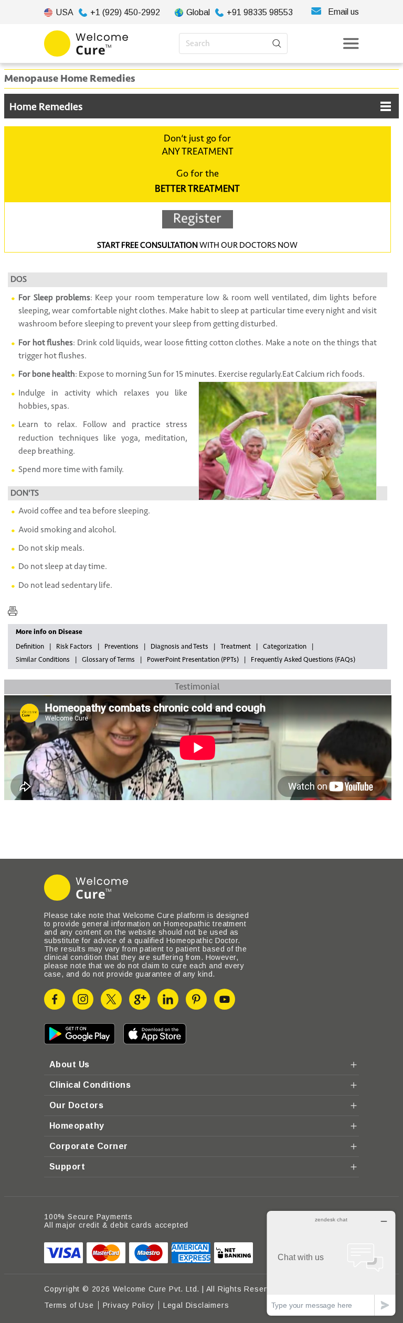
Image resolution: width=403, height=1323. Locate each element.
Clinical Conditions (90, 1084)
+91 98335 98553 (260, 12)
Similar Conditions (43, 659)
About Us (69, 1064)
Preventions (121, 646)
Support (67, 1166)
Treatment (235, 646)
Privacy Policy (128, 1305)
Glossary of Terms (108, 659)
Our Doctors (76, 1105)
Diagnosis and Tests (179, 646)
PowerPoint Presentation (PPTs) (193, 659)
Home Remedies (45, 107)
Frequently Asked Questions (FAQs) (303, 659)
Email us (343, 11)
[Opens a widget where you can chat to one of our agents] (331, 1263)
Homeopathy (76, 1125)
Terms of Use (69, 1305)
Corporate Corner (88, 1146)
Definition (30, 646)
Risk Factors (74, 646)
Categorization (284, 646)
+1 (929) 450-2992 (125, 12)
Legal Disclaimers (196, 1305)
